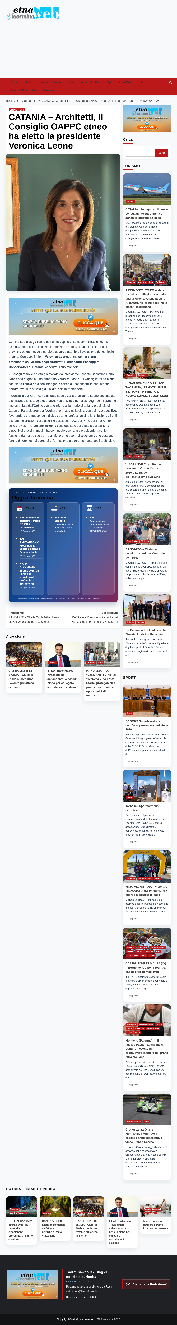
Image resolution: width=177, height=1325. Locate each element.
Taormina (131, 375)
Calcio (139, 951)
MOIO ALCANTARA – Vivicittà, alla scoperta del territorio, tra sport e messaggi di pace (146, 891)
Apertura (14, 662)
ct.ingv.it (96, 598)
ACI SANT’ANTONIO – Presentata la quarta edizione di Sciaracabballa (30, 545)
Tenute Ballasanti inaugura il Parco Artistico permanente (30, 522)
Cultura (141, 82)
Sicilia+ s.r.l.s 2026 (108, 1319)
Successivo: (94, 617)
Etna (22, 110)
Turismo (57, 82)
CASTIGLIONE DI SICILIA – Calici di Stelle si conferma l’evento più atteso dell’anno (21, 679)
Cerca (128, 139)
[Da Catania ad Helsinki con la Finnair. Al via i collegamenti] (147, 610)
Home (14, 82)
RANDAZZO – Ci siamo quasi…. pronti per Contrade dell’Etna (145, 553)
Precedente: (34, 617)
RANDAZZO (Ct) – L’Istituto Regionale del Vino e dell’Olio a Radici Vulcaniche (53, 1228)
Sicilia (70, 82)
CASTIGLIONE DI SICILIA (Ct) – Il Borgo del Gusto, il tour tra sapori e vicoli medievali (147, 967)
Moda (35, 90)
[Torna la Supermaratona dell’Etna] (147, 786)
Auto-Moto (125, 82)
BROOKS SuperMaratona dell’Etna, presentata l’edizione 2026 (146, 725)
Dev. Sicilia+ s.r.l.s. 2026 (81, 1297)
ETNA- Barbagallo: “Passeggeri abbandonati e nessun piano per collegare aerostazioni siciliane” (62, 679)
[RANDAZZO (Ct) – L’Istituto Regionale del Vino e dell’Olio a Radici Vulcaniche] (55, 1206)
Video (152, 955)
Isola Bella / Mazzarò (61, 519)
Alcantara (131, 282)
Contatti (48, 90)
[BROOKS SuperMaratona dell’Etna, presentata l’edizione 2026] (147, 701)
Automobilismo (157, 948)
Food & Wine (19, 90)
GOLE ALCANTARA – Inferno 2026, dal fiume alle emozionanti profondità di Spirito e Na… (29, 574)
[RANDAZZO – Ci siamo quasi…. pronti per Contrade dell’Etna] (147, 529)
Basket (130, 951)
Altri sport (142, 948)
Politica (27, 82)
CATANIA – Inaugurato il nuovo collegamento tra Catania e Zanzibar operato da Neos (146, 213)
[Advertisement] (88, 52)
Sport (110, 82)
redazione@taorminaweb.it (82, 1291)
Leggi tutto (134, 246)
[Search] (170, 82)
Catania (13, 110)
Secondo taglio (145, 878)
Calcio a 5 (149, 951)
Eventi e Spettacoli (91, 82)
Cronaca (42, 82)
